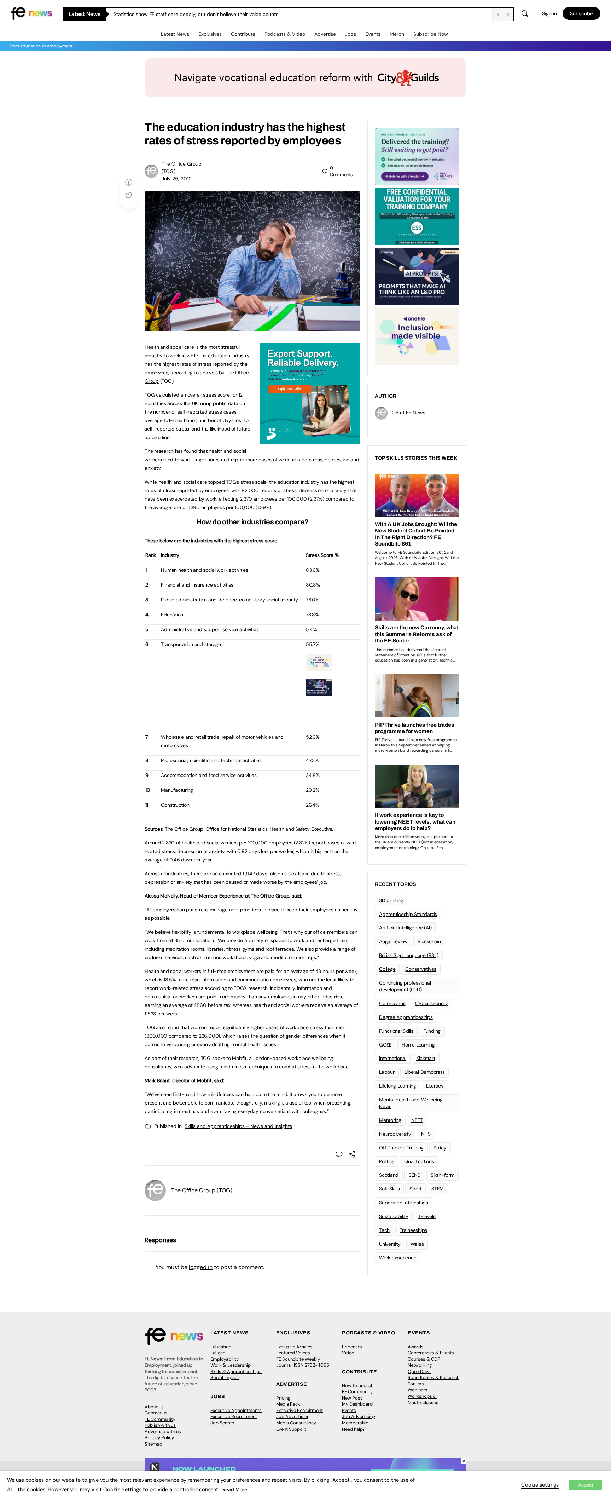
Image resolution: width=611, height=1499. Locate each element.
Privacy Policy (159, 1438)
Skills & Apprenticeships (236, 1371)
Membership (355, 1423)
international (392, 1058)
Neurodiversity (395, 1134)
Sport (415, 1189)
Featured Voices (293, 1353)
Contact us (156, 1413)
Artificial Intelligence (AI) (405, 927)
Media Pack (288, 1404)
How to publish (357, 1386)
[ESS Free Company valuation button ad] (417, 216)
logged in (201, 1267)
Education (220, 1347)
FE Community (160, 1419)
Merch (397, 34)
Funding (432, 1031)
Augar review (393, 941)
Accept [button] (585, 1485)
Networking (420, 1365)
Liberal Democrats (425, 1072)
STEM (437, 1189)
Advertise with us (163, 1432)
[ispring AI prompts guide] (319, 692)
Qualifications (419, 1161)
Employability (224, 1359)
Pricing (283, 1398)
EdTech (217, 1353)
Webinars (417, 1390)
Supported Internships (403, 1202)
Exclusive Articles (294, 1347)
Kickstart (425, 1058)
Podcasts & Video (284, 34)
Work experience (397, 1258)
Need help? (353, 1429)
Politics (386, 1161)
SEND (414, 1175)
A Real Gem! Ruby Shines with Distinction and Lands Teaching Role (189, 14)
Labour (387, 1072)
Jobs (350, 34)
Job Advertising (292, 1416)
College (387, 969)
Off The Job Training (401, 1148)
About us (154, 1407)
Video (348, 1353)
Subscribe (581, 13)
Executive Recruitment (233, 1416)
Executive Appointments (236, 1410)
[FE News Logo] (31, 13)
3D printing (391, 900)
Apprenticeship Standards (408, 914)
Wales (417, 1244)
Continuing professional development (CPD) (405, 986)
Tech (384, 1230)
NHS (426, 1134)
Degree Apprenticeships (406, 1017)
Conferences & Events (431, 1353)
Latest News (175, 34)
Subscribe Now (430, 34)
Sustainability (393, 1216)
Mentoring (390, 1120)
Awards (416, 1347)
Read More (234, 1489)
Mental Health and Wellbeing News (411, 1102)
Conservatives (420, 969)
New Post (352, 1398)
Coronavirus (392, 1003)
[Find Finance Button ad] (417, 156)
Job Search (222, 1423)
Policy (440, 1148)
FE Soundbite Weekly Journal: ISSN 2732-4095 (302, 1362)
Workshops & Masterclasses (423, 1399)
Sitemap (153, 1444)
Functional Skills (396, 1031)
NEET (417, 1120)
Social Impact (224, 1377)
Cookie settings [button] (540, 1484)
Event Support (291, 1429)
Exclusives (210, 34)
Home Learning (418, 1045)
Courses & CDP (424, 1359)
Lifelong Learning (397, 1086)
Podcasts (352, 1347)
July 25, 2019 (177, 178)
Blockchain (429, 941)
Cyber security (431, 1003)
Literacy (435, 1086)
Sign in (549, 13)
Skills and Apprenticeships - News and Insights (238, 1126)
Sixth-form (442, 1175)
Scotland (388, 1175)
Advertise (325, 34)
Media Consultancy (296, 1423)
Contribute (243, 34)
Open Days (419, 1371)
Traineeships (413, 1230)
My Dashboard (357, 1404)
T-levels (427, 1216)
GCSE (385, 1045)
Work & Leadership (230, 1365)
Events (372, 34)
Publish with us (160, 1425)
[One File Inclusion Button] (319, 667)
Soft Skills (389, 1189)
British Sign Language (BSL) (408, 955)
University (390, 1244)
